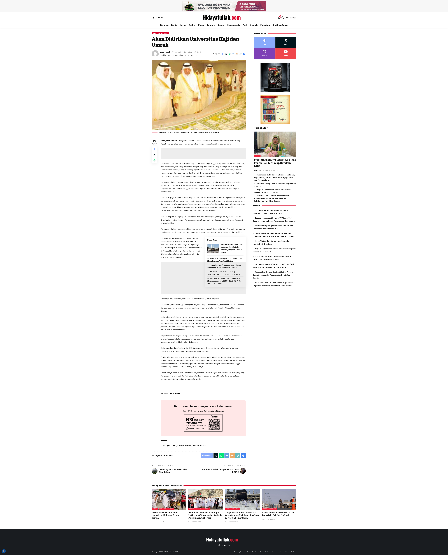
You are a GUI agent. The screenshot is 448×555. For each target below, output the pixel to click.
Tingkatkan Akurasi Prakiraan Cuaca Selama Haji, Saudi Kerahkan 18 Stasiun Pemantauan (242, 515)
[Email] (237, 54)
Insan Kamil (165, 52)
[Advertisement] (203, 153)
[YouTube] (159, 17)
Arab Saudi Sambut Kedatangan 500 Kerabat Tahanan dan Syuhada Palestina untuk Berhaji (205, 515)
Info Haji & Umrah (160, 33)
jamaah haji (172, 446)
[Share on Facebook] (222, 54)
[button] (283, 17)
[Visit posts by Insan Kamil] (155, 53)
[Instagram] (162, 17)
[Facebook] (153, 17)
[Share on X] (226, 54)
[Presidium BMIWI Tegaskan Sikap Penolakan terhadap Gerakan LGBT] (275, 144)
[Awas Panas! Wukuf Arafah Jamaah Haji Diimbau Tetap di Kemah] (169, 499)
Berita (257, 156)
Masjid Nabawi (185, 446)
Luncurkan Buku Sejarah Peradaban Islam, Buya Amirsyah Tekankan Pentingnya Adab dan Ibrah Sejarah (274, 177)
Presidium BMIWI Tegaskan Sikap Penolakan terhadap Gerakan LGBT (275, 163)
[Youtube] (285, 53)
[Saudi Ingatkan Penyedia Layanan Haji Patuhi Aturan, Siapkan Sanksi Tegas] (213, 248)
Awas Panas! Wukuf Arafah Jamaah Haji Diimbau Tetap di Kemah (166, 515)
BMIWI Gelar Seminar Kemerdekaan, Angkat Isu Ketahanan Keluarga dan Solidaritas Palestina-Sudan (272, 198)
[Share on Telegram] (233, 54)
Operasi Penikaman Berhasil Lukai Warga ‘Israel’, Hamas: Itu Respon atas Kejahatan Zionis (273, 275)
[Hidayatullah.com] (224, 17)
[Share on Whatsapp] (229, 54)
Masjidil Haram (199, 446)
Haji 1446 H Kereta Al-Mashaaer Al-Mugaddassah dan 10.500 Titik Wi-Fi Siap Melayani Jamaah (224, 281)
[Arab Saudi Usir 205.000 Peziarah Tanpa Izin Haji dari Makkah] (279, 499)
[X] (156, 17)
